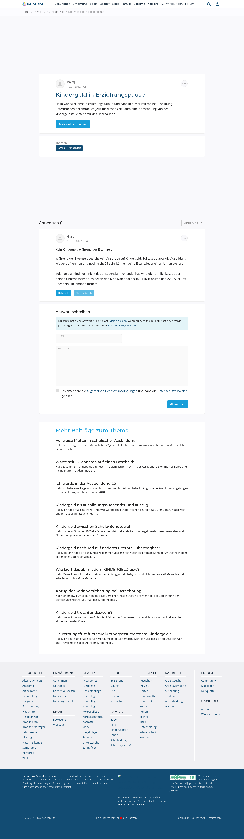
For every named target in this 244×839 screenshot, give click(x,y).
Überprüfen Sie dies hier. (132, 804)
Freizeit (144, 686)
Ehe (112, 691)
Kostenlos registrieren (122, 325)
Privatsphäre (214, 817)
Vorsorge (28, 753)
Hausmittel (29, 711)
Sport (93, 3)
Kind (113, 724)
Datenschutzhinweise (172, 391)
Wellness (28, 758)
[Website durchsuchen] (209, 4)
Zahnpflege (90, 747)
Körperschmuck (93, 717)
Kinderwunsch (119, 730)
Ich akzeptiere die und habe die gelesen (124, 393)
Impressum (183, 817)
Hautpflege (89, 706)
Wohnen (145, 737)
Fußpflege (89, 686)
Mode (86, 727)
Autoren (206, 709)
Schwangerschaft (121, 745)
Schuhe (87, 737)
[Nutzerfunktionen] (217, 4)
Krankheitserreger (33, 727)
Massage (27, 737)
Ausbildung (172, 691)
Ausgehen (146, 680)
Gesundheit (62, 3)
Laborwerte (29, 732)
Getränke (59, 686)
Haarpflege (89, 696)
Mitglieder (207, 686)
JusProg (174, 790)
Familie (126, 3)
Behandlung (30, 696)
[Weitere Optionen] (184, 83)
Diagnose (28, 701)
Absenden (177, 404)
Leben (114, 735)
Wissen (169, 706)
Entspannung (30, 706)
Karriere (153, 3)
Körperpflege (91, 711)
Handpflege (90, 701)
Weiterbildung (174, 701)
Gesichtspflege (92, 691)
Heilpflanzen (30, 717)
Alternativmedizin (33, 680)
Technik (144, 717)
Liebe (115, 3)
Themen (38, 12)
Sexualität (116, 701)
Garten (144, 691)
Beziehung (116, 680)
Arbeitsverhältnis (175, 686)
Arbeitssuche (173, 680)
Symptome (29, 747)
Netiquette (208, 691)
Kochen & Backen (64, 691)
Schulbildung (118, 740)
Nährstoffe (60, 696)
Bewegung (59, 719)
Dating (114, 686)
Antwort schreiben (73, 124)
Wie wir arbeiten (211, 714)
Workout (58, 724)
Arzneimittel (30, 691)
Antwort (63, 348)
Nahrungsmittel (63, 701)
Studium (170, 696)
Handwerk (146, 701)
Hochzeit (115, 696)
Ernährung (80, 3)
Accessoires (90, 680)
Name (61, 336)
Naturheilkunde (32, 742)
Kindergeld (58, 12)
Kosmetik (88, 722)
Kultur (143, 706)
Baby (113, 719)
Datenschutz (198, 817)
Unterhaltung (148, 727)
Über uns (209, 701)
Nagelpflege (90, 732)
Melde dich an (118, 321)
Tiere (143, 722)
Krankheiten (30, 722)
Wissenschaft (148, 732)
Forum (189, 3)
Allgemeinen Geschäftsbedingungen (112, 391)
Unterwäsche (91, 742)
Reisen (144, 711)
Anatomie (28, 686)
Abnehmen (60, 680)
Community (208, 680)
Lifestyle (139, 3)
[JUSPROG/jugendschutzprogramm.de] (183, 777)
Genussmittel (148, 696)
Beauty (105, 3)
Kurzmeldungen (172, 3)
